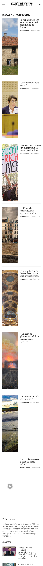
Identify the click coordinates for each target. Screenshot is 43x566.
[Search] (39, 4)
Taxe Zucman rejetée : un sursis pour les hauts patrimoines (30, 148)
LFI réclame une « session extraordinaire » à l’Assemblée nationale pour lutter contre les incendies (27, 553)
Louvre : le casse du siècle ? (29, 83)
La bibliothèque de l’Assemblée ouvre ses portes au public (29, 273)
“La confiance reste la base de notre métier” (29, 462)
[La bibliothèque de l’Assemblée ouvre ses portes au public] (10, 298)
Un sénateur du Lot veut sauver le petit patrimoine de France (29, 24)
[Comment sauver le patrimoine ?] (10, 423)
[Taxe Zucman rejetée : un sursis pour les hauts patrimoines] (10, 172)
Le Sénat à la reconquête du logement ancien (28, 210)
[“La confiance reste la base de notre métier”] (10, 486)
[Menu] (3, 4)
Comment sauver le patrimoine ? (29, 397)
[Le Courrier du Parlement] (21, 4)
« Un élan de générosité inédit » (29, 335)
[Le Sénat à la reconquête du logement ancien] (10, 235)
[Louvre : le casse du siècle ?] (10, 109)
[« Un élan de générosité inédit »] (10, 360)
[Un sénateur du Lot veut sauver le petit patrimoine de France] (10, 46)
